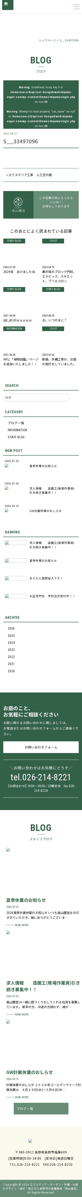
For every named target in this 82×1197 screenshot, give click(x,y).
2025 (11, 635)
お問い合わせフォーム (41, 747)
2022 (11, 657)
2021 (11, 664)
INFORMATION (17, 430)
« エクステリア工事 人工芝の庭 (29, 175)
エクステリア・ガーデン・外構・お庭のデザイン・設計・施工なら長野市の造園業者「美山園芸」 (41, 1186)
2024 (11, 643)
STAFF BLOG (16, 437)
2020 (11, 671)
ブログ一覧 (16, 423)
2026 (11, 628)
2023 (11, 650)
